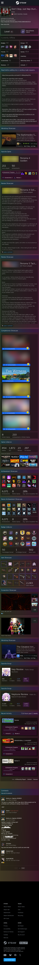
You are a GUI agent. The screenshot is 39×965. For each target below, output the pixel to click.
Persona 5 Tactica (29, 263)
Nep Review (17, 669)
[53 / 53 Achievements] (16, 347)
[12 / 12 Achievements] (16, 411)
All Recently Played (20, 779)
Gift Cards (6, 918)
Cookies (6, 934)
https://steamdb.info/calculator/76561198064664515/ (16, 21)
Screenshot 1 (9, 753)
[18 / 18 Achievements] (16, 427)
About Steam (7, 906)
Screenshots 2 (9, 177)
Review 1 (18, 177)
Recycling (20, 915)
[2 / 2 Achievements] (16, 379)
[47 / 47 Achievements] (16, 363)
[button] (8, 31)
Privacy (6, 926)
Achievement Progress (8, 172)
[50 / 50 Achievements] (16, 395)
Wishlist (29, 779)
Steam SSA (7, 909)
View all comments (6, 793)
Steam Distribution (9, 915)
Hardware (20, 912)
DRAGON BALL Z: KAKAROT (22, 740)
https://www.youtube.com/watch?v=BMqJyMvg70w (16, 75)
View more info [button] (5, 24)
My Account (21, 934)
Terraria (16, 720)
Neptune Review (19, 694)
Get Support (21, 931)
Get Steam (21, 926)
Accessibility (7, 928)
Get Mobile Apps (9, 960)
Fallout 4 (17, 760)
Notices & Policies (8, 931)
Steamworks (7, 912)
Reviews (35, 779)
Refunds (6, 937)
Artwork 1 (8, 733)
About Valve (21, 906)
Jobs (19, 909)
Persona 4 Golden (25, 159)
